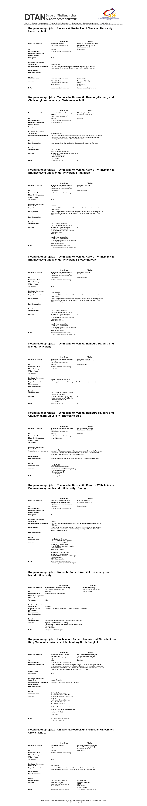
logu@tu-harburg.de (57, 403)
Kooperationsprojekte (90, 23)
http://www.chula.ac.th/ (85, 114)
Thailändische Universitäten (59, 23)
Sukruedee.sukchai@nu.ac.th (86, 88)
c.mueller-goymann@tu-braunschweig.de (63, 247)
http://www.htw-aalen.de (59, 658)
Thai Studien (76, 23)
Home (27, 23)
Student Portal (105, 23)
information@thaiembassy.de (72, 802)
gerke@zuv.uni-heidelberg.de (54, 630)
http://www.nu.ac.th (83, 47)
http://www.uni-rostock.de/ (59, 45)
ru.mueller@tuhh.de (57, 160)
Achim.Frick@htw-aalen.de (61, 718)
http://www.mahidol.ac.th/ (85, 187)
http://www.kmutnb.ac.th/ (85, 658)
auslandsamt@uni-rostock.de (60, 88)
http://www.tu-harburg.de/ (59, 116)
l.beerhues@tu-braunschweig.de (60, 246)
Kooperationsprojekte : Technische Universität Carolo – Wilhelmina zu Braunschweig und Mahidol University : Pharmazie (71, 171)
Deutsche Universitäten (40, 23)
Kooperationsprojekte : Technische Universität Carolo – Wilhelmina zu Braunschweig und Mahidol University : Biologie (71, 487)
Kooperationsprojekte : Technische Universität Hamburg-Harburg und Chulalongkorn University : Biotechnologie (71, 414)
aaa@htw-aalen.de (58, 720)
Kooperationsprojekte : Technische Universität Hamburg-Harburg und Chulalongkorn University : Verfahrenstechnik (71, 99)
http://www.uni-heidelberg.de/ (54, 589)
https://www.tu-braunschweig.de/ (61, 188)
